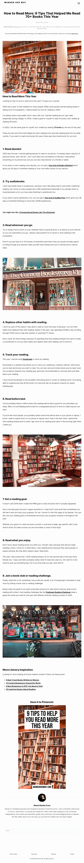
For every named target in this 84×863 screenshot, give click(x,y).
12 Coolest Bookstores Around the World (23, 683)
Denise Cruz (17, 26)
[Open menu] (79, 3)
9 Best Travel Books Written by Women (22, 680)
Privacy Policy (13, 854)
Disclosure (34, 854)
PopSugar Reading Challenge (58, 592)
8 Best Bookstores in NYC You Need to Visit (24, 686)
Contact (72, 854)
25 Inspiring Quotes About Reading (21, 689)
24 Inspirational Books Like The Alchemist (37, 212)
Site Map (53, 854)
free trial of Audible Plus (55, 198)
